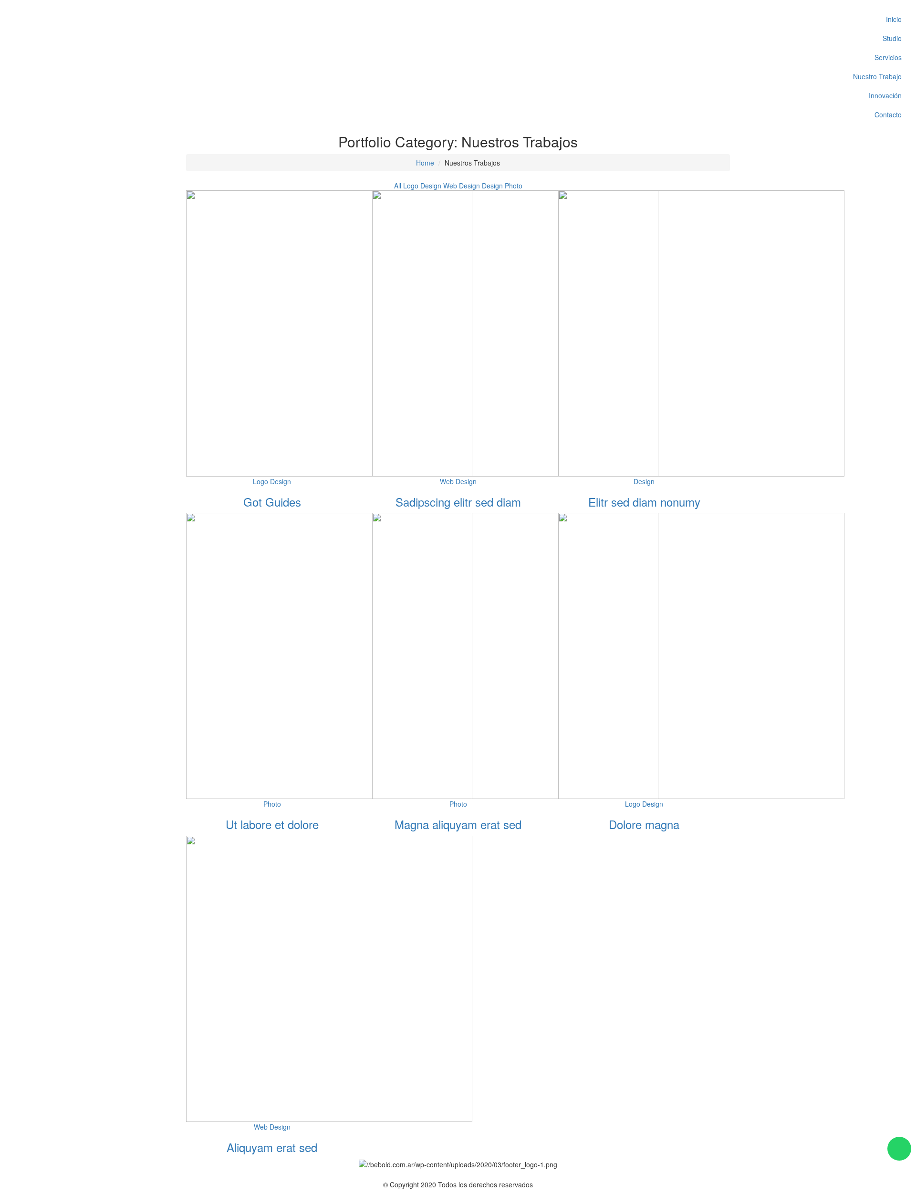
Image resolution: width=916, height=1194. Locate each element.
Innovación (885, 95)
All (397, 185)
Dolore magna (644, 824)
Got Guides (272, 501)
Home (425, 162)
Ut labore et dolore (272, 824)
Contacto (888, 114)
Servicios (888, 57)
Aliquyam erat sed (272, 1147)
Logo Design (422, 185)
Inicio (894, 19)
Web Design (461, 185)
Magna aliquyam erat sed (458, 824)
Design (492, 185)
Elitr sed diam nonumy (644, 501)
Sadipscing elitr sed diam (458, 501)
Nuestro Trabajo (877, 76)
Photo (513, 185)
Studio (892, 38)
